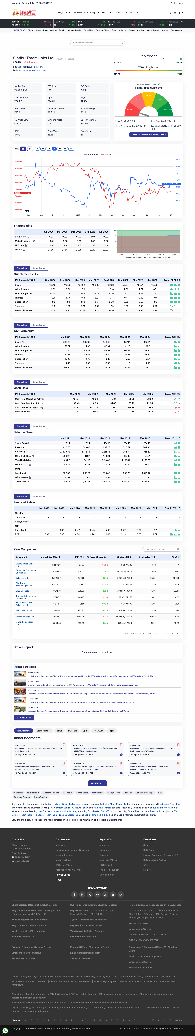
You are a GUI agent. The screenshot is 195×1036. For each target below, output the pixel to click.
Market (105, 12)
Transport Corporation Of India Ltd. (26, 597)
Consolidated (39, 268)
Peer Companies (136, 30)
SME (160, 793)
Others (178, 1020)
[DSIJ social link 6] (113, 894)
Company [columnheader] (20, 557)
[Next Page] (172, 633)
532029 (21, 67)
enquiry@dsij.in (22, 857)
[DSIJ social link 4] (97, 894)
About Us (104, 845)
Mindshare (18, 793)
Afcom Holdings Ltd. (25, 616)
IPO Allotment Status (59, 807)
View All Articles (24, 718)
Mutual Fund (33, 793)
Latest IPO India (103, 807)
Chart (30, 30)
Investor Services (64, 855)
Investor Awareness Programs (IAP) (160, 855)
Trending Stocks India (69, 815)
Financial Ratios (119, 30)
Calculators (119, 12)
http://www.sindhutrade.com (34, 70)
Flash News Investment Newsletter (73, 850)
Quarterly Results (57, 30)
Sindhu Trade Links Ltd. (24, 565)
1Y (54, 149)
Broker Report (152, 30)
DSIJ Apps (148, 850)
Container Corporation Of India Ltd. (26, 571)
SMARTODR (17, 985)
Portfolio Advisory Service (69, 869)
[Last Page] (177, 633)
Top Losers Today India (45, 815)
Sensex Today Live (170, 804)
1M (49, 149)
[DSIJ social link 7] (120, 894)
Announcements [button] (24, 731)
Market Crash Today (103, 811)
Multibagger (97, 793)
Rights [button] (111, 731)
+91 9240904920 (23, 848)
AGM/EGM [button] (98, 731)
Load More (96, 783)
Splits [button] (85, 731)
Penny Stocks (113, 793)
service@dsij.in (22, 861)
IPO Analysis (82, 793)
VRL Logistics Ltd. (24, 610)
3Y (60, 149)
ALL (71, 149)
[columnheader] (50, 557)
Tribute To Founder (109, 869)
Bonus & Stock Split (145, 793)
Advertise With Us (108, 860)
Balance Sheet (102, 30)
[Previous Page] (167, 633)
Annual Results (74, 30)
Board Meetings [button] (43, 731)
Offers (146, 865)
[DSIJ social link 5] (105, 894)
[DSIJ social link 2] (82, 894)
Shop (146, 845)
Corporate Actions (179, 30)
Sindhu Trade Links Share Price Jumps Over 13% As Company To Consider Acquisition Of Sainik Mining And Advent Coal (83, 685)
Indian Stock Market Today (116, 804)
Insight (93, 12)
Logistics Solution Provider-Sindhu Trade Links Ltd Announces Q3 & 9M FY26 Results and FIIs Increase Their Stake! (81, 702)
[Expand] (27, 236)
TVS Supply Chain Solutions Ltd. (24, 603)
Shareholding (42, 30)
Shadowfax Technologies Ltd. (24, 584)
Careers (103, 855)
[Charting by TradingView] (27, 210)
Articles (164, 30)
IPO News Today (79, 807)
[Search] (170, 13)
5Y (65, 149)
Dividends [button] (72, 731)
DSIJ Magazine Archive (154, 860)
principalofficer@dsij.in (30, 952)
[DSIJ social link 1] (74, 894)
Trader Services (64, 865)
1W (43, 149)
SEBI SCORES (168, 981)
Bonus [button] (59, 731)
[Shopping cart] (175, 12)
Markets (147, 869)
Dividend (128, 793)
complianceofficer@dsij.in (149, 956)
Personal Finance (22, 797)
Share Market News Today (61, 804)
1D (37, 149)
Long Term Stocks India (97, 815)
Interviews (68, 793)
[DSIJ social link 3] (90, 894)
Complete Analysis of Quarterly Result (149, 135)
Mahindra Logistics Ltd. (24, 623)
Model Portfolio (63, 860)
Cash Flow (88, 30)
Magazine (62, 12)
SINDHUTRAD (19, 30)
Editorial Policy (106, 874)
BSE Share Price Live (163, 807)
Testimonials (105, 865)
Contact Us (104, 850)
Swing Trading (40, 797)
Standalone (22, 268)
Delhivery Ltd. (22, 578)
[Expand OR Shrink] (22, 342)
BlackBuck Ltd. (22, 591)
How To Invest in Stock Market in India (57, 811)
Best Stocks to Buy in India (148, 811)
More (132, 12)
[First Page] (161, 633)
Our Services (79, 12)
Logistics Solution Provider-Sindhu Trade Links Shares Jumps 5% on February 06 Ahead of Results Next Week (78, 711)
